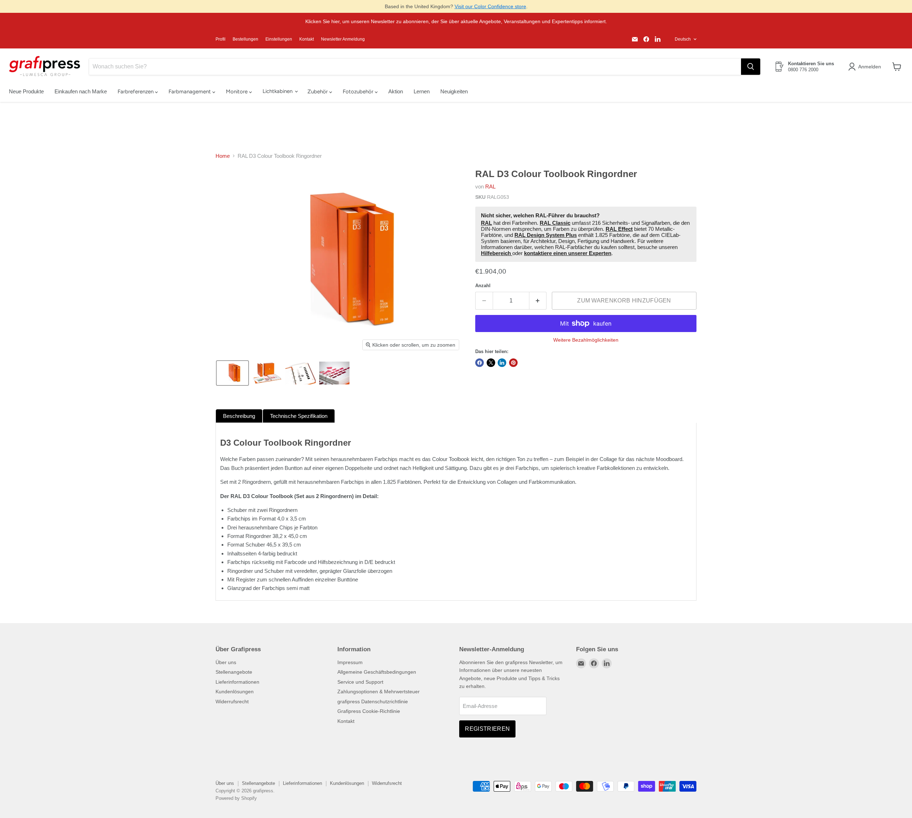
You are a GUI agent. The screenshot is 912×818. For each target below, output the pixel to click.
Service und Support (360, 682)
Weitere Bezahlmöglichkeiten (585, 340)
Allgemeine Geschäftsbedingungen (376, 672)
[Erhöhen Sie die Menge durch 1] (538, 301)
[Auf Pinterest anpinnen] (513, 362)
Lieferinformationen (237, 682)
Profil (221, 39)
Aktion (395, 91)
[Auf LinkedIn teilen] (502, 362)
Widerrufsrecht (232, 701)
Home (223, 156)
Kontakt (306, 39)
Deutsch (683, 39)
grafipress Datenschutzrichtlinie (372, 701)
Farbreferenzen (136, 91)
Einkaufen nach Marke (81, 91)
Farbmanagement (190, 91)
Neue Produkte (26, 91)
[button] (866, 66)
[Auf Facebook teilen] (479, 362)
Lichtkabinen (278, 91)
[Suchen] (750, 66)
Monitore (237, 91)
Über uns (226, 662)
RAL (490, 186)
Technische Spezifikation (298, 416)
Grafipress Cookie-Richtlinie (368, 711)
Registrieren (487, 729)
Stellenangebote (234, 672)
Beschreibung (239, 416)
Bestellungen (245, 39)
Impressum (350, 662)
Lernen (422, 91)
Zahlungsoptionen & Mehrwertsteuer (378, 691)
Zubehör (318, 91)
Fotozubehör (359, 91)
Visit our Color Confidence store (490, 6)
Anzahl (483, 285)
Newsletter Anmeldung (343, 39)
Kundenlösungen (235, 691)
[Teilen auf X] (491, 362)
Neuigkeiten (454, 91)
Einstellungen (278, 39)
